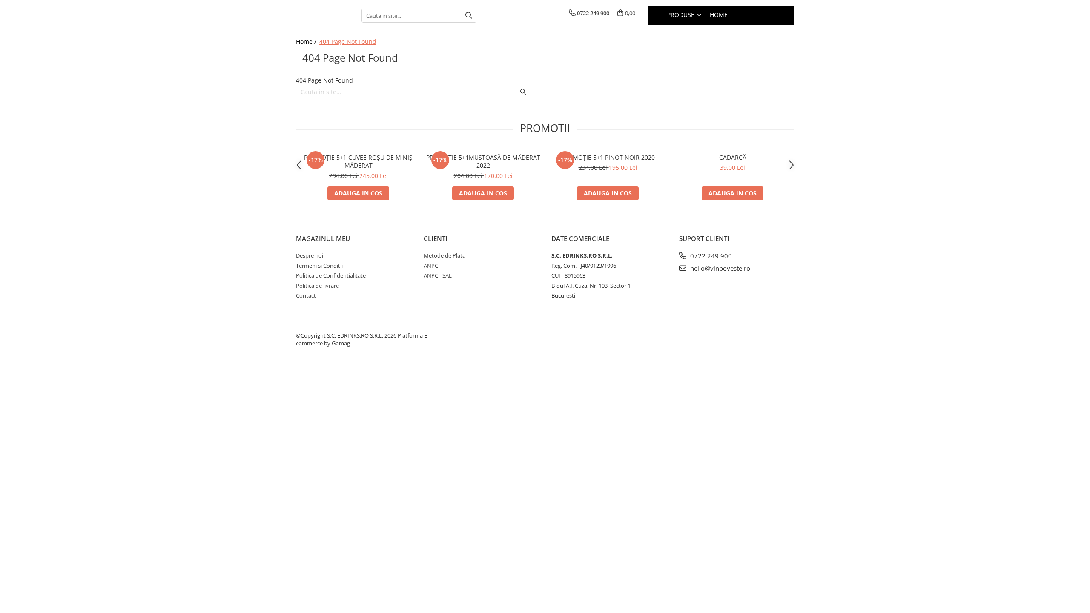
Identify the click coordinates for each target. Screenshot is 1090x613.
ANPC (431, 265)
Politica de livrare (317, 285)
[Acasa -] (322, 15)
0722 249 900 (710, 256)
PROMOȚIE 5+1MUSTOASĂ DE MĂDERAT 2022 (483, 161)
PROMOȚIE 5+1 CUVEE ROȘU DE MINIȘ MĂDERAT (358, 161)
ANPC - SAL (438, 275)
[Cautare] (468, 16)
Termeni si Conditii (319, 265)
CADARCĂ (732, 157)
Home (719, 15)
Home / (307, 41)
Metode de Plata (444, 255)
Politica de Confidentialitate (331, 275)
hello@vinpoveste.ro (719, 268)
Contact (306, 295)
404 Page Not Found (347, 41)
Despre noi (309, 255)
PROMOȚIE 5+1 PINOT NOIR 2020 (608, 157)
